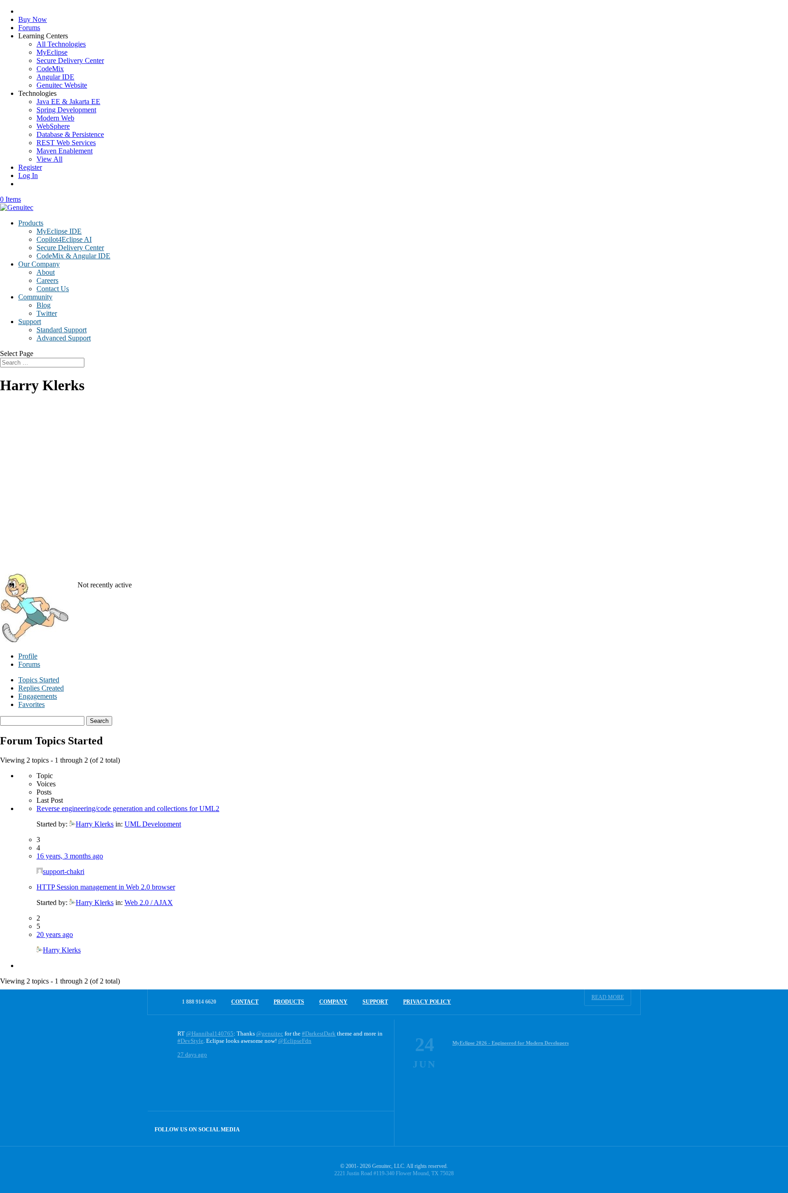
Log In (28, 175)
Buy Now (32, 19)
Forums (29, 27)
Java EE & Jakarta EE (68, 101)
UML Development (152, 824)
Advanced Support (63, 338)
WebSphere (53, 126)
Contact (245, 1002)
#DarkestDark (319, 1033)
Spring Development (66, 110)
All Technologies (61, 44)
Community (35, 297)
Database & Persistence (70, 134)
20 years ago (54, 934)
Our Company (39, 264)
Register (30, 167)
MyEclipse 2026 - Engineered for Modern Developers (510, 1043)
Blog (43, 305)
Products (30, 223)
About (45, 272)
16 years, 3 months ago (69, 856)
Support (29, 321)
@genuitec (269, 1033)
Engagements (37, 696)
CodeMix (50, 69)
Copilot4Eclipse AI (64, 239)
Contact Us (52, 289)
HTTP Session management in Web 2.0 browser (105, 887)
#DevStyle (190, 1040)
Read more (607, 997)
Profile (27, 656)
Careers (47, 280)
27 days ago (192, 1054)
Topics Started (38, 680)
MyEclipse (51, 52)
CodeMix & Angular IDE (73, 256)
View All (49, 159)
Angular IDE (55, 77)
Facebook (357, 1128)
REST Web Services (66, 143)
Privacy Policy (427, 1002)
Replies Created (41, 688)
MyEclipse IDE (59, 231)
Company (333, 1002)
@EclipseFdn (294, 1040)
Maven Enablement (64, 151)
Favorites (31, 704)
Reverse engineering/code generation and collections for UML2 (127, 808)
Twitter (46, 313)
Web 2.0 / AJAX (148, 902)
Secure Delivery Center (70, 60)
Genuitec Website (61, 85)
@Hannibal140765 (209, 1033)
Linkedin (377, 1128)
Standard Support (61, 330)
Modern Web (55, 118)
